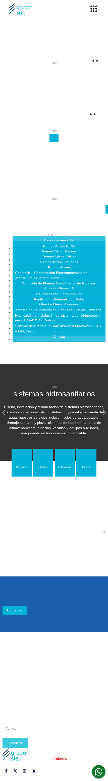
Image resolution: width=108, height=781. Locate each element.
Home (7, 657)
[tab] (22, 463)
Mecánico (10, 692)
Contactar (15, 610)
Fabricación (12, 704)
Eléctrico (9, 698)
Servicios (10, 675)
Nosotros (10, 663)
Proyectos (10, 669)
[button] (4, 412)
